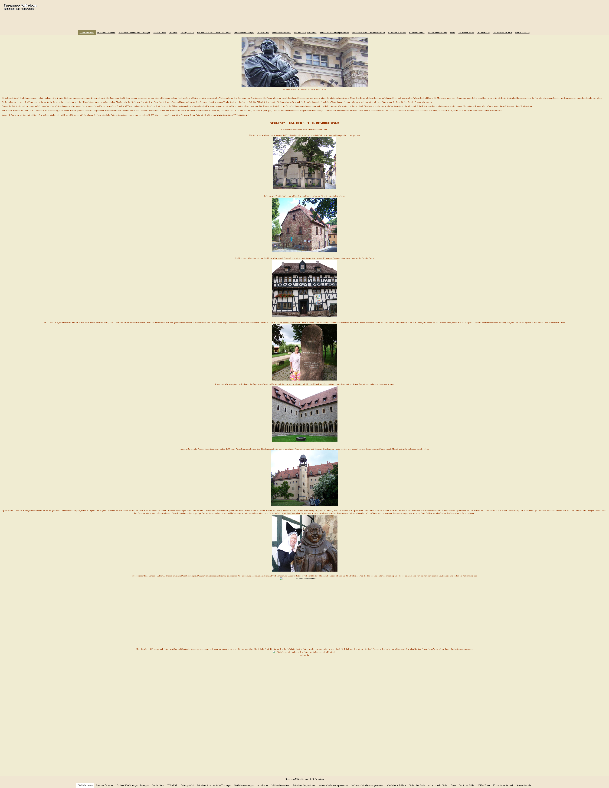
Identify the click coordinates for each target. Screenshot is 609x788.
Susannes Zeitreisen (20, 5)
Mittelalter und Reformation (19, 8)
